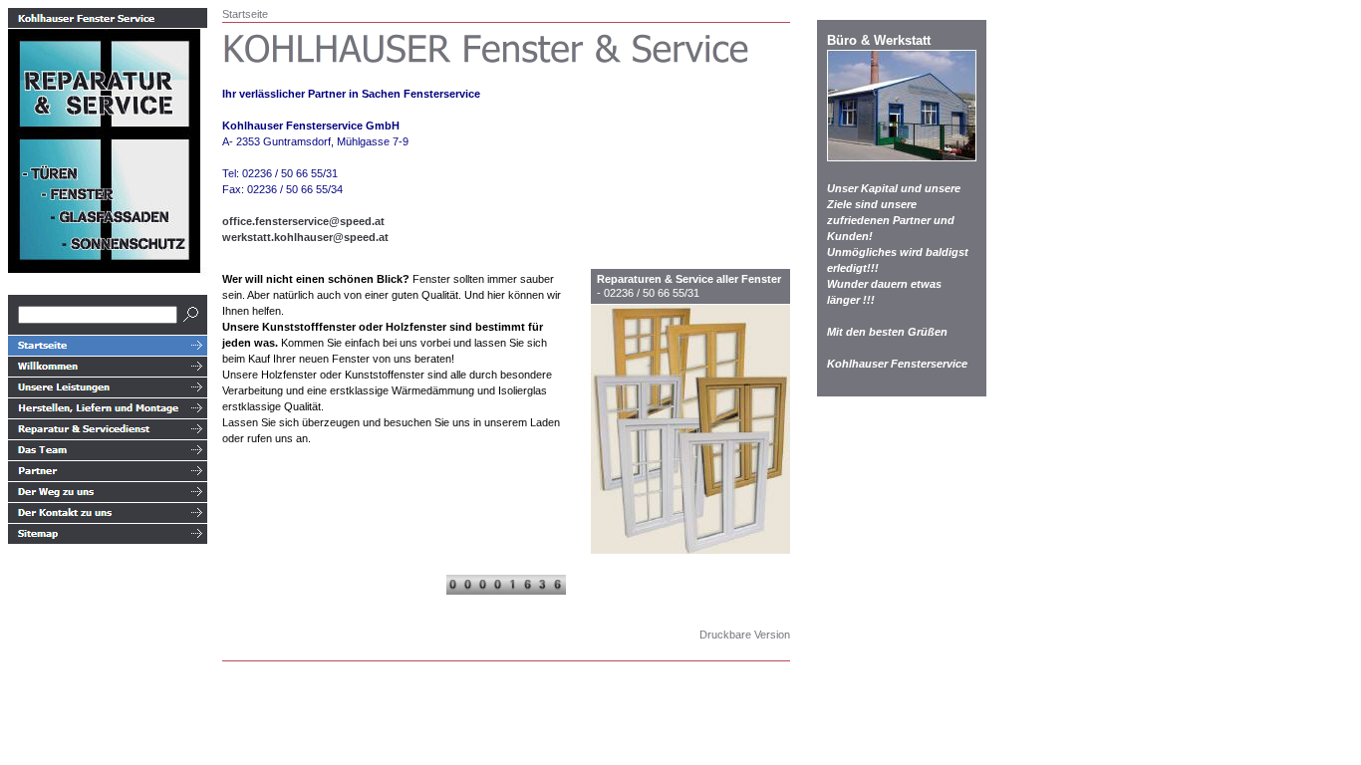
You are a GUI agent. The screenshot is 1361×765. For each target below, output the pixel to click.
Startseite (245, 14)
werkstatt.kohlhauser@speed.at (305, 237)
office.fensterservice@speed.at (303, 221)
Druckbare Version (744, 634)
